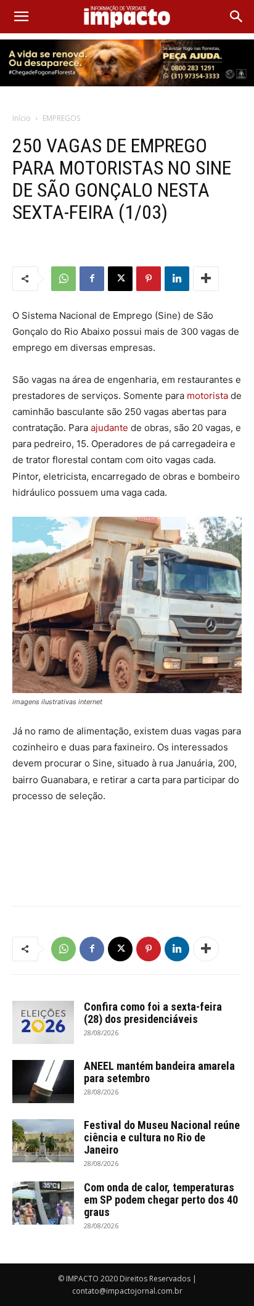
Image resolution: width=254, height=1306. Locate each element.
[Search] (236, 16)
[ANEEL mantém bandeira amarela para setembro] (43, 1081)
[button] (21, 16)
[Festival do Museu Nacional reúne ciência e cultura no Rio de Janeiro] (43, 1140)
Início (21, 118)
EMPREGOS (61, 118)
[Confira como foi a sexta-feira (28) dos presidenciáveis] (43, 1022)
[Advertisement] (127, 867)
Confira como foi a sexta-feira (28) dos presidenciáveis (153, 1012)
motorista (207, 395)
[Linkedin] (177, 278)
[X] (120, 278)
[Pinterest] (148, 278)
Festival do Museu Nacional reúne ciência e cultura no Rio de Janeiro (162, 1137)
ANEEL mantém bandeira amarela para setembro (159, 1072)
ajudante (109, 427)
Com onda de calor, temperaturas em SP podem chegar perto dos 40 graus (161, 1199)
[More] (206, 278)
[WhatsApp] (63, 278)
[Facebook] (92, 278)
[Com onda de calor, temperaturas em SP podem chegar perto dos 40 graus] (43, 1203)
